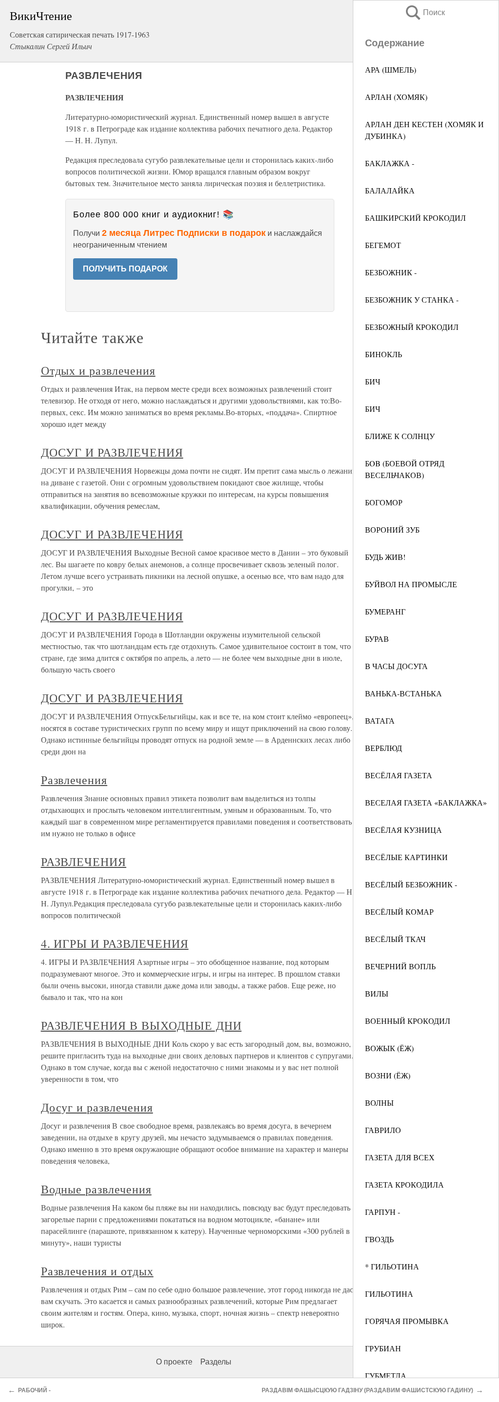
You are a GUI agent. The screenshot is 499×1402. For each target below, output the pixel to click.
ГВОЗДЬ (379, 1239)
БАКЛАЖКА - (389, 163)
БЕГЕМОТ (383, 245)
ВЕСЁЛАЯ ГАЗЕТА (398, 775)
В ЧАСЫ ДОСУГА (396, 666)
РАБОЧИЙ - (34, 1390)
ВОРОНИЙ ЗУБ (392, 529)
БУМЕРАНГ (385, 611)
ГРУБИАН (383, 1348)
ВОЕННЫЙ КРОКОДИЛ (407, 1021)
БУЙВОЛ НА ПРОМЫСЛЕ (411, 584)
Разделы (215, 1362)
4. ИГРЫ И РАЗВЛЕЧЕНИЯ (115, 943)
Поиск (424, 12)
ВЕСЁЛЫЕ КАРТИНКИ (406, 857)
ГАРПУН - (382, 1212)
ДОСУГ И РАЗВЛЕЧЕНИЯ (112, 452)
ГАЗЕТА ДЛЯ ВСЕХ (400, 1157)
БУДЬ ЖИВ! (385, 557)
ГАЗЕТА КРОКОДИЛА (404, 1184)
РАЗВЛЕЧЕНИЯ (84, 861)
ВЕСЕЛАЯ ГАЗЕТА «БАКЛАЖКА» (426, 802)
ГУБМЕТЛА (385, 1375)
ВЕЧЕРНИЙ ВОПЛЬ (400, 966)
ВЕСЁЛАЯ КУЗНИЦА (403, 830)
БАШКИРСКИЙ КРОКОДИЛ (415, 217)
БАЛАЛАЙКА (390, 190)
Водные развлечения (96, 1189)
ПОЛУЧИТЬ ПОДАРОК (125, 269)
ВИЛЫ (376, 993)
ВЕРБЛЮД (383, 748)
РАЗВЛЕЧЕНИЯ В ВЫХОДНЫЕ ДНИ (141, 1025)
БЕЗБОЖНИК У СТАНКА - (412, 299)
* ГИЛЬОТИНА (392, 1266)
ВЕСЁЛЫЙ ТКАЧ (395, 939)
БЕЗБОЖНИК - (391, 272)
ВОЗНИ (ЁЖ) (387, 1075)
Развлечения (74, 779)
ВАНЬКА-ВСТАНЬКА (403, 693)
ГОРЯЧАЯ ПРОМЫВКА (407, 1321)
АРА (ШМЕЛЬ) (390, 69)
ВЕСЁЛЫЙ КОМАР (399, 911)
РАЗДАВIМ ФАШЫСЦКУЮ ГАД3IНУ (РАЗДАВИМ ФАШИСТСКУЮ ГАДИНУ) (367, 1390)
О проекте (174, 1362)
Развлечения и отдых (97, 1271)
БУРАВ (377, 639)
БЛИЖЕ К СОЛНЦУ (400, 436)
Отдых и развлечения (98, 370)
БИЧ (372, 381)
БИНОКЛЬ (383, 354)
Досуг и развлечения (97, 1107)
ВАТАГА (380, 720)
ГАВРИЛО (383, 1130)
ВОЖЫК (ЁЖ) (389, 1048)
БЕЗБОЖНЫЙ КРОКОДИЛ (412, 327)
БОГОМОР (384, 502)
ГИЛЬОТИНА (389, 1293)
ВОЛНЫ (379, 1102)
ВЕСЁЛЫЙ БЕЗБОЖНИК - (411, 884)
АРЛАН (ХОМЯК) (396, 97)
